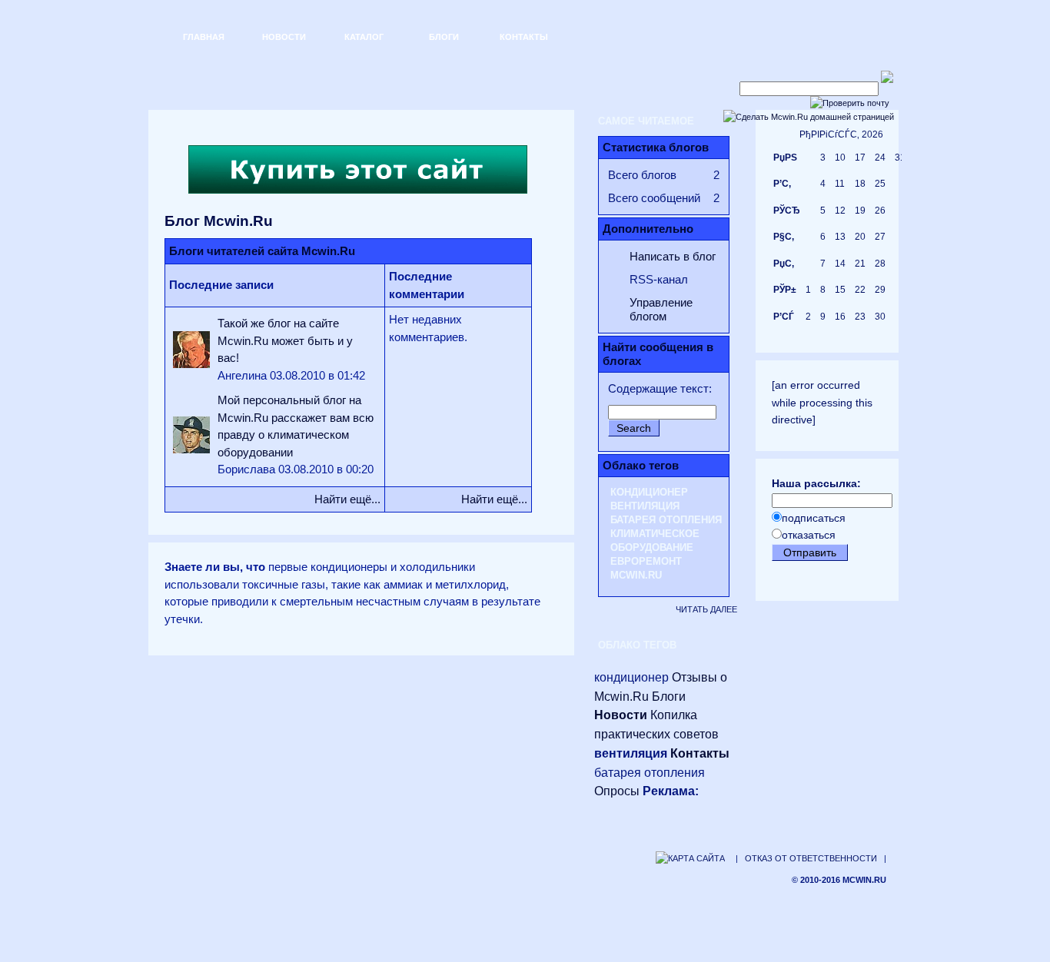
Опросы (617, 791)
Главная (203, 36)
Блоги (444, 36)
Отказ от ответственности (811, 858)
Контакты (524, 36)
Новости (284, 36)
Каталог (364, 36)
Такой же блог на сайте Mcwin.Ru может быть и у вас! (285, 340)
